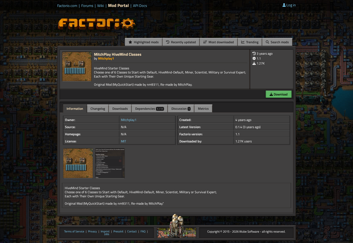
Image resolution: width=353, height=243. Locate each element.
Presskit (118, 231)
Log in (291, 5)
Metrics (203, 108)
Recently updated (183, 42)
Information (75, 108)
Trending (251, 42)
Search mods (279, 42)
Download (280, 94)
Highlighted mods (146, 42)
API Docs (140, 6)
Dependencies (149, 108)
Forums (87, 6)
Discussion (180, 108)
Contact (132, 231)
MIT (123, 141)
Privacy (92, 231)
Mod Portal (118, 5)
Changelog (97, 108)
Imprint (105, 231)
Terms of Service (74, 231)
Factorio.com (67, 6)
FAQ (143, 231)
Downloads (120, 108)
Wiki (100, 6)
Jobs (106, 234)
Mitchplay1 (106, 58)
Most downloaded (221, 42)
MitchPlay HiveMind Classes (117, 54)
